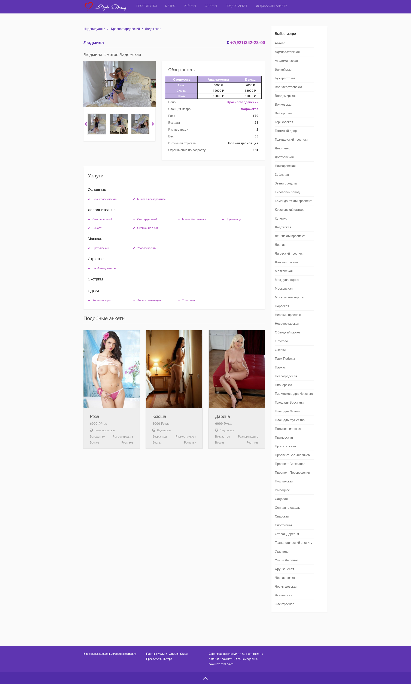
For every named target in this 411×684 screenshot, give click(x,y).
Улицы (184, 653)
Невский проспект (288, 315)
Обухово (281, 341)
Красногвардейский (125, 29)
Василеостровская (288, 87)
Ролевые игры (101, 300)
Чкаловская (283, 595)
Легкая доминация (149, 300)
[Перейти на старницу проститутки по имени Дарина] (237, 369)
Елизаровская (285, 166)
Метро (170, 5)
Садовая (281, 499)
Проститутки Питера (159, 658)
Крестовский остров (289, 210)
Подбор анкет (236, 5)
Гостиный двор (286, 131)
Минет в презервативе (151, 199)
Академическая (286, 61)
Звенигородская (286, 183)
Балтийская (283, 69)
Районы (190, 5)
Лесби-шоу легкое (104, 268)
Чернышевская (286, 586)
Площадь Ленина (287, 411)
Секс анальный (102, 219)
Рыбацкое (282, 490)
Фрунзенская (284, 569)
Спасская (282, 516)
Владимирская (285, 96)
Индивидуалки (94, 29)
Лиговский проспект (289, 253)
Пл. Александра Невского (294, 394)
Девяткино (282, 148)
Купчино (281, 218)
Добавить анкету (273, 5)
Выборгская (283, 113)
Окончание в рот (147, 228)
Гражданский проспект (291, 140)
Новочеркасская (287, 324)
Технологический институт (294, 543)
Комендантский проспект (293, 201)
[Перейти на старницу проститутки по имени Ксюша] (174, 369)
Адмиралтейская (287, 52)
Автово (280, 43)
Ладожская (153, 29)
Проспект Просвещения (292, 473)
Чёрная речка (285, 578)
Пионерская (283, 385)
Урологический (146, 248)
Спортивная (283, 525)
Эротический (100, 248)
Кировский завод (287, 192)
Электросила (284, 604)
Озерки (280, 350)
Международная (287, 280)
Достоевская (284, 157)
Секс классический (104, 199)
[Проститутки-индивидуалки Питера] (107, 9)
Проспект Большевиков (292, 455)
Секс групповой (147, 219)
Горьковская (284, 122)
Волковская (283, 104)
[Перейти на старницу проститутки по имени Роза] (111, 369)
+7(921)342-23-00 (247, 42)
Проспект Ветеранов (290, 464)
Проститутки (146, 5)
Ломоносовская (286, 262)
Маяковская (284, 271)
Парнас (280, 367)
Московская (284, 288)
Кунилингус (234, 219)
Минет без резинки (194, 219)
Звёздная (282, 175)
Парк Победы (285, 359)
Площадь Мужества (290, 420)
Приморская (284, 437)
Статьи (173, 653)
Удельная (282, 551)
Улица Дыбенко (286, 560)
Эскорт (96, 228)
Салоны (211, 5)
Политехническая (288, 429)
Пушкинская (284, 481)
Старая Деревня (287, 534)
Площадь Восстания (290, 402)
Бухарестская (285, 78)
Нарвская (282, 306)
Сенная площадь (287, 508)
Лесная (280, 245)
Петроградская (286, 376)
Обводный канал (287, 332)
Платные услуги (156, 653)
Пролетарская (285, 446)
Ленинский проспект (290, 236)
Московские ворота (289, 297)
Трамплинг (189, 300)
